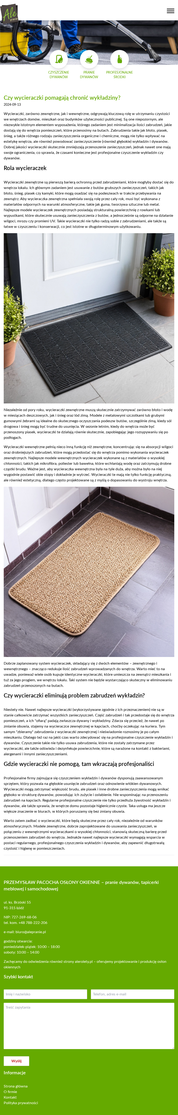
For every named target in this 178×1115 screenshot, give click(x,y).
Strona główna (16, 1086)
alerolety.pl (84, 961)
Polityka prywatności (21, 1103)
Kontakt (10, 1097)
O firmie (10, 1092)
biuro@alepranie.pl (31, 932)
